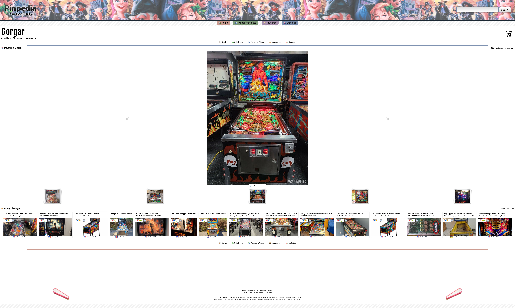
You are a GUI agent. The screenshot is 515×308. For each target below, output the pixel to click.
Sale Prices (239, 42)
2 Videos (509, 48)
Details (224, 42)
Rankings (271, 22)
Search (505, 9)
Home (224, 22)
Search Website (258, 293)
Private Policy (247, 293)
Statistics (291, 22)
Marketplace (276, 42)
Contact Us (268, 293)
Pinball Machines (246, 22)
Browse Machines (253, 290)
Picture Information (259, 186)
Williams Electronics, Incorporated (20, 38)
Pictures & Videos (257, 42)
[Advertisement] (257, 269)
